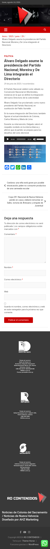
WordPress (33, 544)
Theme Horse (28, 541)
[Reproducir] (7, 139)
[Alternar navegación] (5, 30)
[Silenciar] (34, 139)
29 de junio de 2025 (12, 84)
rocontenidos (28, 84)
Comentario (10, 234)
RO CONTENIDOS (31, 537)
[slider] (40, 138)
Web (6, 291)
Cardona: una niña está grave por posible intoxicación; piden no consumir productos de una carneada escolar (26, 185)
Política (8, 56)
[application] (25, 139)
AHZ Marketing (28, 519)
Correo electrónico (13, 279)
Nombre (8, 267)
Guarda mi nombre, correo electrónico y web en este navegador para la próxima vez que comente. (24, 309)
